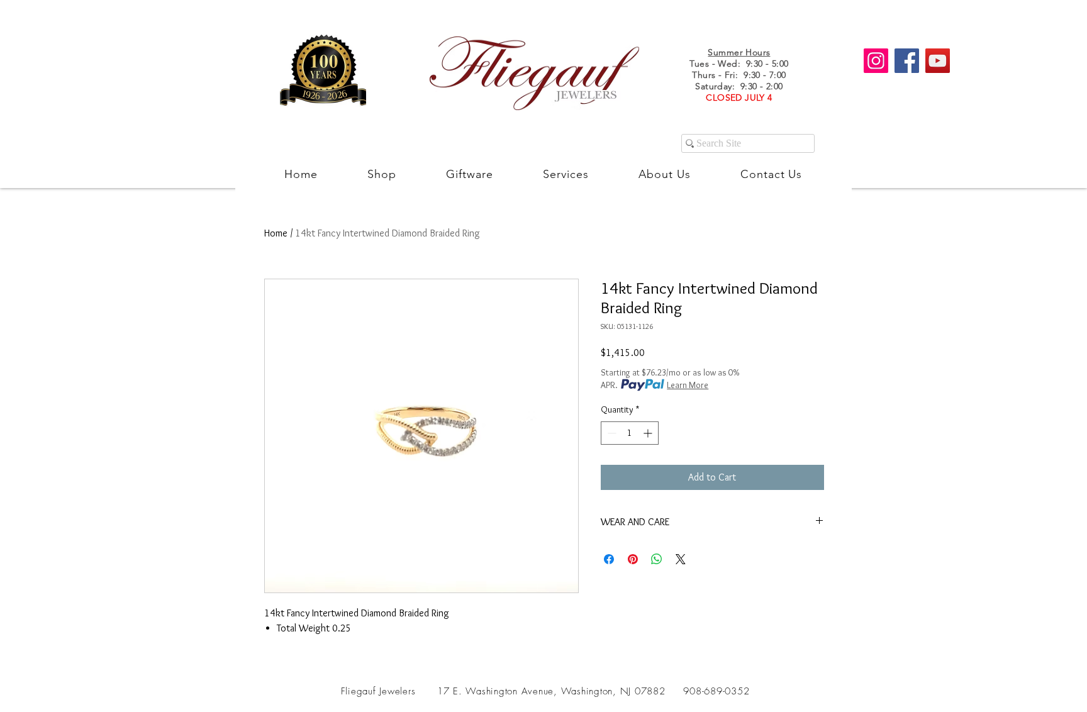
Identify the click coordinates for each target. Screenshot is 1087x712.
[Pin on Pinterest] (632, 559)
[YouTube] (937, 60)
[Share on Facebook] (608, 559)
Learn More (687, 385)
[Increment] (649, 433)
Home (275, 233)
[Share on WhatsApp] (656, 559)
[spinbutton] (629, 433)
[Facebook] (907, 60)
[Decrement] (610, 433)
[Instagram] (876, 60)
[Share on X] (680, 559)
